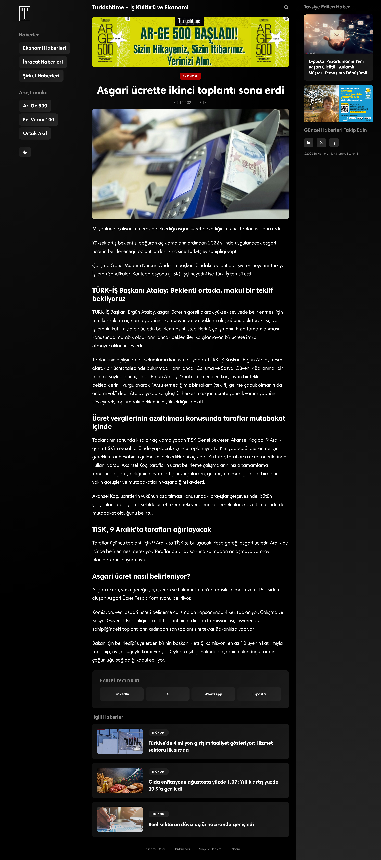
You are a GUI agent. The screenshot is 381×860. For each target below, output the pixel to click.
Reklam (235, 849)
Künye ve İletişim (210, 849)
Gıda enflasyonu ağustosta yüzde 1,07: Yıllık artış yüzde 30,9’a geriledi (213, 785)
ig (334, 143)
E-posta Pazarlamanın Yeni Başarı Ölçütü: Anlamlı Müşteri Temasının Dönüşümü (338, 67)
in (308, 143)
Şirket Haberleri (41, 76)
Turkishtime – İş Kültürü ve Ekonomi (140, 7)
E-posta (259, 694)
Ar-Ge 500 (35, 106)
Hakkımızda (182, 849)
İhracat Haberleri (43, 62)
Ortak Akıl (35, 133)
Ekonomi (190, 76)
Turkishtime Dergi (153, 849)
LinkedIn (121, 694)
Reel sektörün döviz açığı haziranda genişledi (201, 824)
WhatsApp (213, 694)
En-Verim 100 (38, 120)
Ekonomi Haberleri (44, 48)
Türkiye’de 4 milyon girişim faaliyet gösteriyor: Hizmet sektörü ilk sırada (211, 746)
